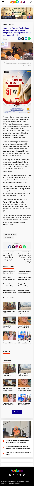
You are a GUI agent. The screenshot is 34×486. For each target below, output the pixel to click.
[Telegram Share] (26, 38)
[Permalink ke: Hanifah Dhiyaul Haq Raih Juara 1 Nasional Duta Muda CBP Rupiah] (24, 335)
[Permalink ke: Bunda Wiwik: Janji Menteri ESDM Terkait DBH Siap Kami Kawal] (24, 320)
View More (17, 412)
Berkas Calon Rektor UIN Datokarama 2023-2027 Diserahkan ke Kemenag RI (9, 291)
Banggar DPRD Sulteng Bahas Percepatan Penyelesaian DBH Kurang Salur (8, 327)
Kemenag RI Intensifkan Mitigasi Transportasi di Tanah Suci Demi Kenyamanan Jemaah (9, 285)
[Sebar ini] (19, 38)
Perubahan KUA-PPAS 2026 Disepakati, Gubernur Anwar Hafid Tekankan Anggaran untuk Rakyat (18, 448)
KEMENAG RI (8, 237)
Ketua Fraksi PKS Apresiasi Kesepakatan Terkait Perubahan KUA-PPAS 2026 (17, 441)
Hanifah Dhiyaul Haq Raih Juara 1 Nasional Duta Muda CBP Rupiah (24, 342)
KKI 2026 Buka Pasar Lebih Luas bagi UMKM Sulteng (9, 312)
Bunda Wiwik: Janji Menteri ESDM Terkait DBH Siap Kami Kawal (24, 327)
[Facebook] (9, 246)
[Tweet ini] (22, 38)
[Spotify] (24, 246)
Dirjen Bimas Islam (10, 234)
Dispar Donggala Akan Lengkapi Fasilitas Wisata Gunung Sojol (8, 256)
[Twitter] (13, 246)
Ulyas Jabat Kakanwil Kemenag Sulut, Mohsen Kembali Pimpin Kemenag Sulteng (9, 272)
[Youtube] (20, 246)
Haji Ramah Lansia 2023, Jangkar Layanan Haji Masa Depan (24, 291)
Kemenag (6, 119)
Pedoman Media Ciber (14, 483)
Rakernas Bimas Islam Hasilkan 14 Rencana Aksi (24, 279)
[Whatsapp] (29, 38)
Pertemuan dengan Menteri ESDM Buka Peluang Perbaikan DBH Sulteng (8, 342)
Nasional (5, 39)
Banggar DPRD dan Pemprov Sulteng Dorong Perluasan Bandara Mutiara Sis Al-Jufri (24, 312)
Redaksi (3, 483)
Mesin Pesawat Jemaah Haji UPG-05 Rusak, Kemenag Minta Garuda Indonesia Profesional (9, 279)
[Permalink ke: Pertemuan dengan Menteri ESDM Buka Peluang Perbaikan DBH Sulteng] (9, 335)
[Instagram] (16, 246)
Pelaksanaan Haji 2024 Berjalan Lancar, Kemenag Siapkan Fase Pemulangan (24, 272)
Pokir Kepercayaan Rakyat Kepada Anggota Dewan (18, 453)
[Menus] (2, 2)
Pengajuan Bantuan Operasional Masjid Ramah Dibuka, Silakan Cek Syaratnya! (24, 285)
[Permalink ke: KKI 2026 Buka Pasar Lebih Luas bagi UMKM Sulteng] (9, 305)
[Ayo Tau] (17, 2)
